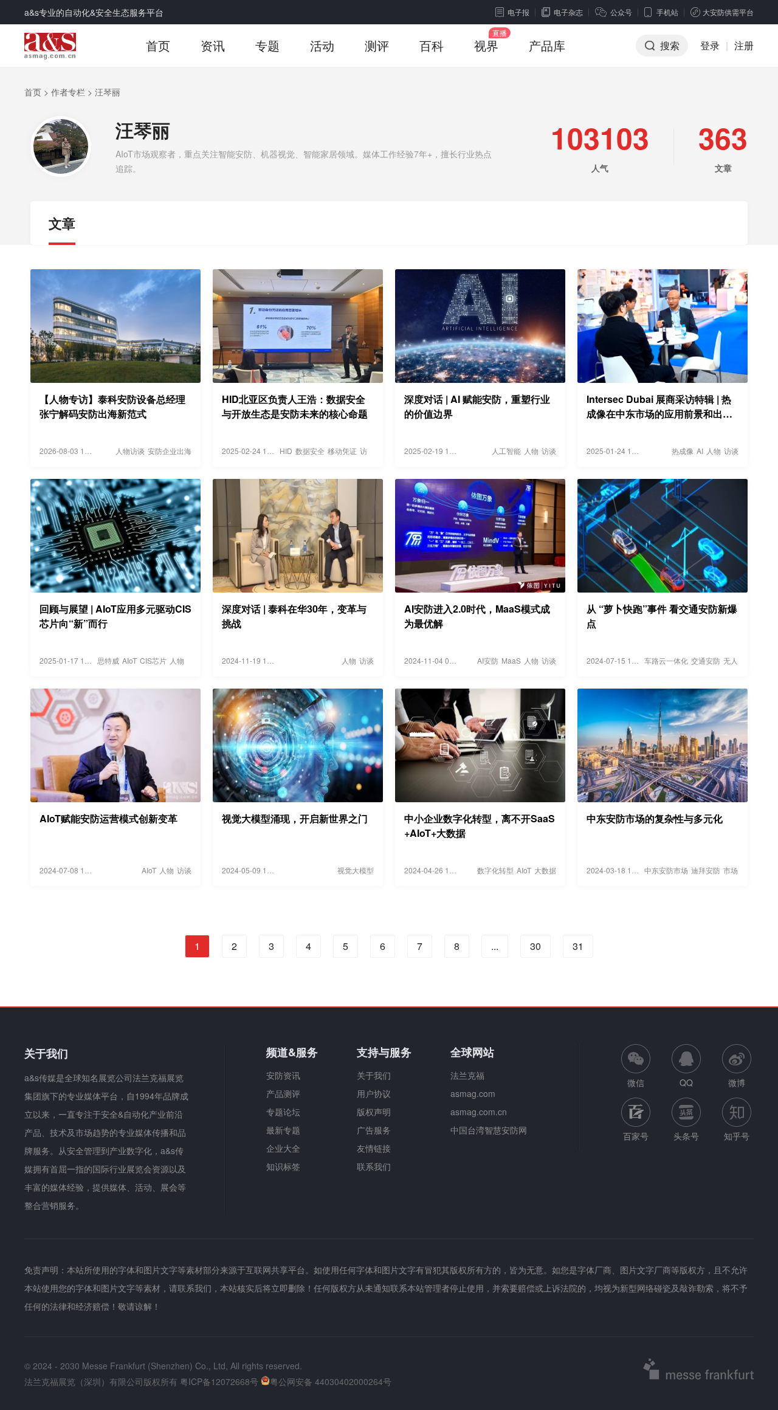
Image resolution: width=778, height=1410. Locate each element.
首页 (158, 45)
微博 (736, 1082)
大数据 (545, 870)
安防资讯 (283, 1075)
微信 (635, 1066)
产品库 (547, 45)
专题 (267, 45)
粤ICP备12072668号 (219, 1381)
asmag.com (472, 1093)
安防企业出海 (169, 450)
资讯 (213, 45)
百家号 (636, 1136)
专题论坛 (283, 1112)
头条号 (686, 1136)
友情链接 (374, 1148)
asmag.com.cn (478, 1112)
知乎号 (736, 1136)
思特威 (108, 660)
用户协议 (374, 1093)
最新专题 (283, 1130)
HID (286, 450)
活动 (322, 45)
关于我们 (374, 1075)
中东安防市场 (666, 870)
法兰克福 (467, 1075)
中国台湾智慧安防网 (488, 1130)
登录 (710, 45)
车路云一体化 (666, 660)
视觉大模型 (355, 870)
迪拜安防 (705, 870)
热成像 (683, 450)
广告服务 (374, 1130)
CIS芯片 (153, 660)
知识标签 (283, 1166)
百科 (431, 45)
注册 (744, 45)
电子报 (518, 12)
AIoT (129, 660)
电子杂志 (568, 12)
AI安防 (487, 660)
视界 (486, 45)
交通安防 (705, 660)
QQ (686, 1082)
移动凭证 (342, 450)
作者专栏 (68, 92)
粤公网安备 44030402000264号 (330, 1381)
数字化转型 (495, 870)
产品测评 (283, 1093)
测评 (377, 45)
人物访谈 (130, 450)
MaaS (511, 660)
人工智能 (506, 450)
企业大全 (283, 1148)
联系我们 (374, 1166)
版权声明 (374, 1112)
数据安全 (310, 450)
